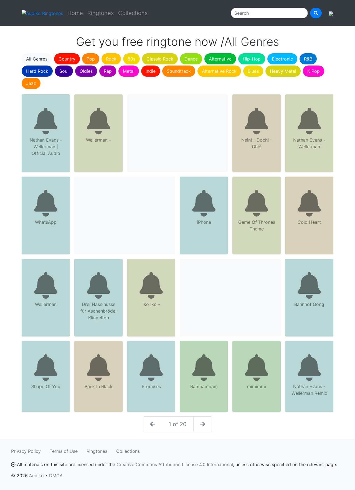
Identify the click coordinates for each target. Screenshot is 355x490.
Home (75, 13)
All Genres (36, 59)
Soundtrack (179, 71)
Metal (129, 71)
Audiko (36, 475)
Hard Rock (37, 71)
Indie (151, 71)
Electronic (282, 59)
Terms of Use (64, 451)
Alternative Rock (219, 71)
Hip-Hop (252, 59)
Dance (191, 59)
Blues (253, 71)
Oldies (86, 71)
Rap (108, 71)
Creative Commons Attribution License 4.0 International (174, 464)
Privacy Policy (26, 451)
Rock (111, 59)
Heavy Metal (283, 71)
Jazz (31, 83)
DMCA (56, 475)
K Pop (313, 71)
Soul (64, 71)
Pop (91, 59)
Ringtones (100, 13)
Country (67, 59)
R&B (308, 59)
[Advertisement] (177, 133)
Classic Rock (159, 59)
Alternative (220, 59)
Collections (133, 13)
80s (131, 59)
